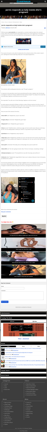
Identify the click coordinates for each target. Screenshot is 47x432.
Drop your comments (6, 211)
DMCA (27, 415)
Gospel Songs (7, 404)
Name (2, 286)
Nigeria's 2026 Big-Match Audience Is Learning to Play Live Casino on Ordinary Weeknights (23, 348)
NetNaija (30, 428)
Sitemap (26, 428)
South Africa (7, 413)
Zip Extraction (29, 411)
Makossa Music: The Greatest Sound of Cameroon (15, 356)
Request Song (29, 413)
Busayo (8, 27)
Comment (3, 290)
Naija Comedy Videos (31, 386)
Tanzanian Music (8, 419)
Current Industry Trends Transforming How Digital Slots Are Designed (18, 352)
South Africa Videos (30, 393)
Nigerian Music (7, 402)
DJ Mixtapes (7, 409)
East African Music (8, 422)
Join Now (43, 46)
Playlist (6, 424)
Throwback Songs (8, 406)
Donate (28, 417)
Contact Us (28, 402)
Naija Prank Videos (30, 387)
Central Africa (7, 420)
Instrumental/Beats (8, 411)
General (6, 384)
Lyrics (5, 387)
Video (35, 321)
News (5, 386)
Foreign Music (7, 417)
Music (12, 321)
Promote (28, 409)
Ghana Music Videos (31, 391)
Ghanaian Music (8, 408)
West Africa (7, 415)
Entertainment (15, 350)
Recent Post (7, 389)
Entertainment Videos (31, 395)
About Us (28, 404)
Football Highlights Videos (32, 389)
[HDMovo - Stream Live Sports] (23, 43)
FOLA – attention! (23, 339)
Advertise (28, 408)
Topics (8, 346)
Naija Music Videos (30, 384)
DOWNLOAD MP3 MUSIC (23, 49)
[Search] (45, 1)
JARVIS (4, 216)
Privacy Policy (29, 406)
